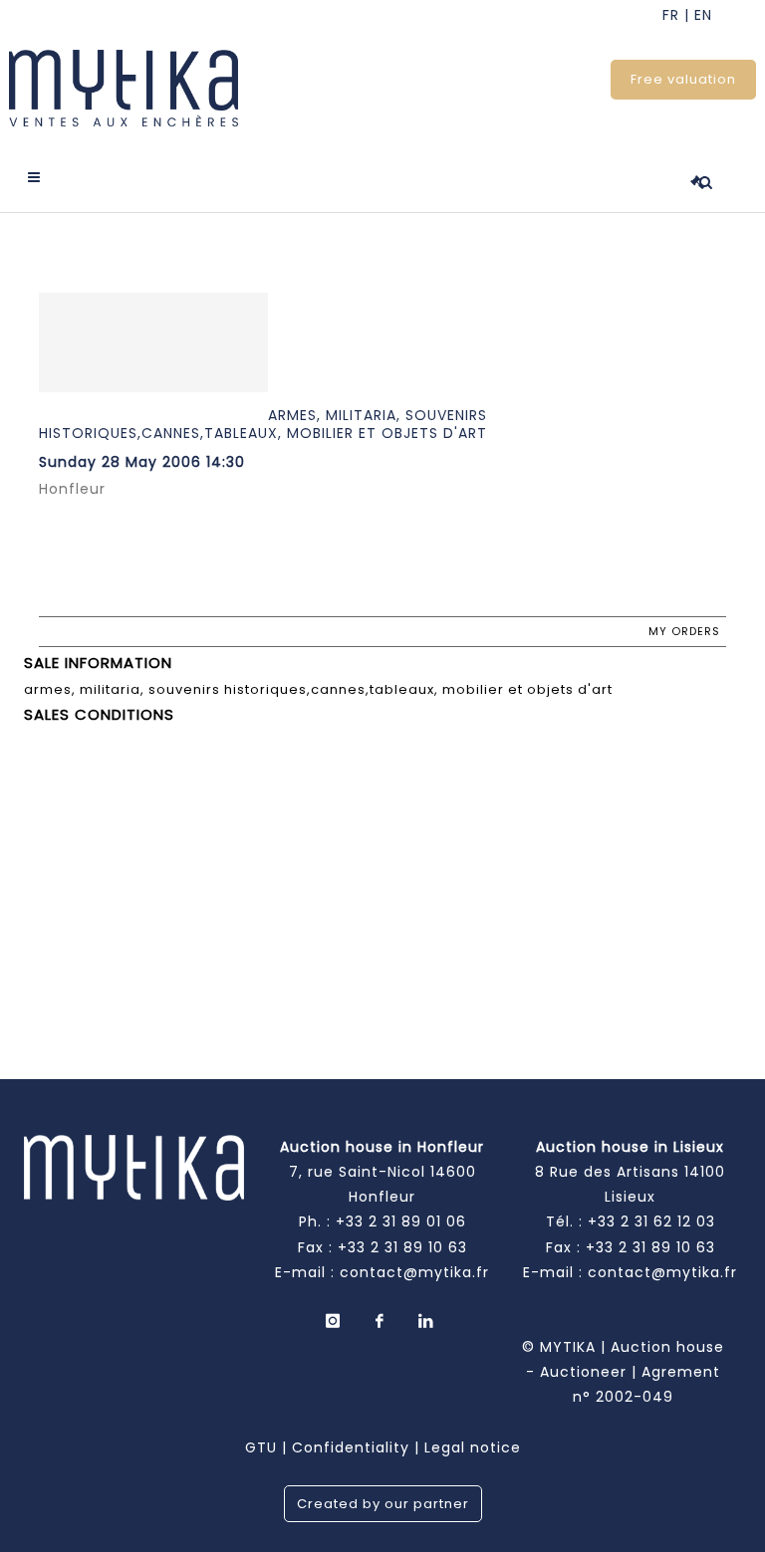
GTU (261, 1447)
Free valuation (683, 79)
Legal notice (472, 1447)
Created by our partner (383, 1503)
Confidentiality (350, 1447)
